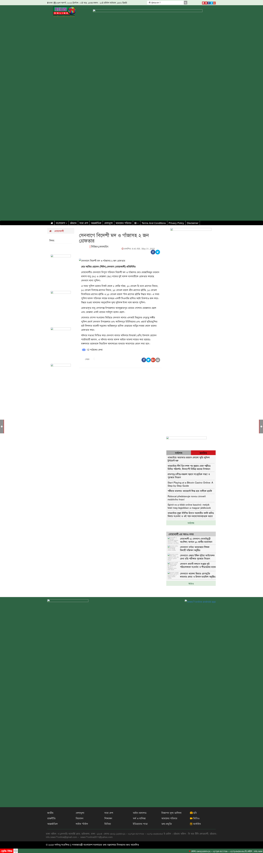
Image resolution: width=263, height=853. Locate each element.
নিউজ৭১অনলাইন (99, 246)
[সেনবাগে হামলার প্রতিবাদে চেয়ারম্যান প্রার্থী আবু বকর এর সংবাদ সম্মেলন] (1, 426)
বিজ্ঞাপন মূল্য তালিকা (171, 812)
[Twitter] (211, 2)
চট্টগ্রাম (73, 223)
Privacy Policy (176, 223)
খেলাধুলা (108, 223)
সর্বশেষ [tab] (178, 453)
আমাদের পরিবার (124, 223)
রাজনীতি (51, 818)
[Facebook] (209, 2)
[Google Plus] (214, 2)
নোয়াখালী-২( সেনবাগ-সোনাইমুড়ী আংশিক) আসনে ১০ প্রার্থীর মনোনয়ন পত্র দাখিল (196, 540)
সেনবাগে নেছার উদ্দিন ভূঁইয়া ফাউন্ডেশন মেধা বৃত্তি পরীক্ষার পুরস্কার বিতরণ (197, 557)
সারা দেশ (83, 223)
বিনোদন (79, 818)
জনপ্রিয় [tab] (203, 453)
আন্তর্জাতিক (96, 223)
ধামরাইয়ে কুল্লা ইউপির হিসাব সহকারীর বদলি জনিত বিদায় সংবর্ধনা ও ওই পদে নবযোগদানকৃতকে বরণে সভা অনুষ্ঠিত (191, 514)
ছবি (195, 812)
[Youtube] (206, 2)
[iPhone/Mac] (203, 2)
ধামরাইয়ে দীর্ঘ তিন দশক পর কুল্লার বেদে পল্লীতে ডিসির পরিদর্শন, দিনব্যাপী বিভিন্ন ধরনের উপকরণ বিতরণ (189, 467)
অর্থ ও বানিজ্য (139, 818)
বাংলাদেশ (61, 223)
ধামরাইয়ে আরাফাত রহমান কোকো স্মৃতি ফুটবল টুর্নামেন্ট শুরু (189, 459)
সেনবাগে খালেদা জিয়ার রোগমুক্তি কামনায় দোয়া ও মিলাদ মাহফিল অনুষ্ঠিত (197, 575)
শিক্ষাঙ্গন (108, 818)
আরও (191, 583)
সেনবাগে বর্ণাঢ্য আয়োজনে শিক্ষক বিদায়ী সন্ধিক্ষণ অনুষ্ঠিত (194, 548)
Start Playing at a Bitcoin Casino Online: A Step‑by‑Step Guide (190, 484)
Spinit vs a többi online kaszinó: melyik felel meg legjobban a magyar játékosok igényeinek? (189, 506)
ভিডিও (195, 818)
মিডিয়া (107, 823)
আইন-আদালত (139, 812)
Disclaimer (192, 223)
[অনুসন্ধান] (185, 2)
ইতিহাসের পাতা (140, 823)
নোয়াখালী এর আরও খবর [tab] (181, 534)
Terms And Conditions (154, 223)
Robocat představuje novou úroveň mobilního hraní (187, 498)
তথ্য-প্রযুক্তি (166, 823)
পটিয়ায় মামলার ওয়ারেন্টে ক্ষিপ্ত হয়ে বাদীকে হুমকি (190, 490)
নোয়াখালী (59, 231)
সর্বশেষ (191, 523)
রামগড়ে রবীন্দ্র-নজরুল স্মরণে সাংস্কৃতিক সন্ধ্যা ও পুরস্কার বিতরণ (189, 475)
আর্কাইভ (196, 823)
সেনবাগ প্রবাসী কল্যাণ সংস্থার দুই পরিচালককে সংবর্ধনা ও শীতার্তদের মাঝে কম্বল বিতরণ (198, 565)
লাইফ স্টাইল (82, 823)
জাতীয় (50, 812)
